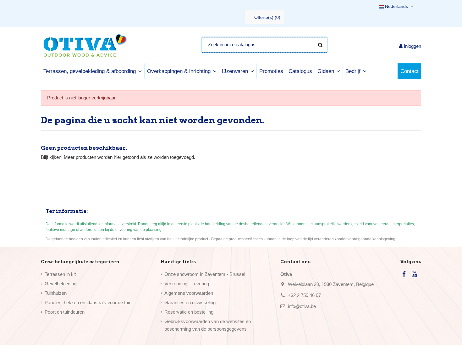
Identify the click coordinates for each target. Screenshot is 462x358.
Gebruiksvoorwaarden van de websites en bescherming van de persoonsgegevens (207, 325)
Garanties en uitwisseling (190, 302)
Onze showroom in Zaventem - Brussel (204, 274)
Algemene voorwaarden (188, 293)
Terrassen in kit (60, 274)
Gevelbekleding (60, 283)
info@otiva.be (302, 306)
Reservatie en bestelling (188, 312)
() (267, 17)
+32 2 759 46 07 (304, 295)
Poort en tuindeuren (65, 312)
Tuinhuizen (56, 293)
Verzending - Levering (186, 283)
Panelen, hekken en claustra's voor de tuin (88, 302)
